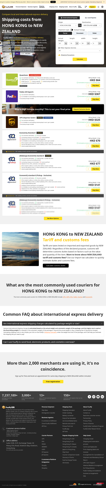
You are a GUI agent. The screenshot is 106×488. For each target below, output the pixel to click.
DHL (43, 441)
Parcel (65, 33)
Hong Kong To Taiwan (69, 444)
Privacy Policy (87, 421)
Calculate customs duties (55, 265)
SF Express (45, 452)
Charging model (88, 439)
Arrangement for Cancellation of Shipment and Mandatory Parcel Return (93, 457)
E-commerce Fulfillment (49, 421)
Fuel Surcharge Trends (70, 460)
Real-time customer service (91, 415)
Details (53, 2)
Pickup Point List (68, 426)
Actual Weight (61, 39)
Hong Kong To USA (68, 439)
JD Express (45, 455)
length (72, 38)
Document (79, 33)
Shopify (44, 465)
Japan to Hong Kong (69, 449)
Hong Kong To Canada (70, 447)
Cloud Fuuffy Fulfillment (49, 423)
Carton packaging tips (90, 447)
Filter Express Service (68, 48)
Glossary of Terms (68, 457)
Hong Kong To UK (68, 441)
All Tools (65, 431)
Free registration (53, 381)
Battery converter (68, 415)
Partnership (87, 418)
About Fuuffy (87, 410)
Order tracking (67, 413)
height (95, 38)
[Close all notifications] (104, 2)
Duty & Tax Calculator (69, 418)
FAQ (84, 476)
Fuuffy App (66, 429)
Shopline (44, 468)
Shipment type (63, 30)
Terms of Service (88, 423)
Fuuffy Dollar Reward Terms (92, 429)
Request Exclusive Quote (82, 109)
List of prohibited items (70, 421)
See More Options (53, 218)
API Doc (44, 426)
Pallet (94, 33)
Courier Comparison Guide (71, 455)
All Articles (66, 463)
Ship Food (66, 452)
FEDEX (44, 444)
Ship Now (96, 85)
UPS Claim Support (89, 463)
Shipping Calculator (69, 410)
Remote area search (69, 423)
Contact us (86, 413)
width (83, 38)
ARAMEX (44, 447)
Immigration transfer (48, 413)
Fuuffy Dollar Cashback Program (93, 426)
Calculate (80, 59)
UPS (43, 439)
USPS (43, 449)
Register (92, 7)
